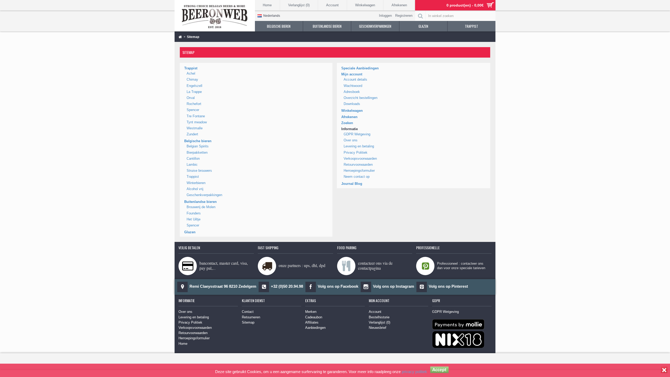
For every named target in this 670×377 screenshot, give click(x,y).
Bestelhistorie (379, 317)
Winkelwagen (352, 111)
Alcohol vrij (195, 189)
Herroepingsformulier (359, 171)
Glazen (190, 232)
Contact (248, 312)
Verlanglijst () (379, 322)
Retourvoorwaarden (358, 165)
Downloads (352, 104)
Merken (310, 312)
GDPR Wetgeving (357, 134)
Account (375, 312)
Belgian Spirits (198, 146)
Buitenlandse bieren (200, 202)
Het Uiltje (193, 219)
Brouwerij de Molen (201, 207)
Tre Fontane (196, 116)
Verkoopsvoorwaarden (360, 158)
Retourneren (251, 317)
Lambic (192, 165)
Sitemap (248, 322)
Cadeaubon (313, 317)
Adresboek (352, 92)
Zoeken (347, 123)
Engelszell (194, 86)
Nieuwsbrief (377, 328)
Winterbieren (196, 183)
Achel (191, 73)
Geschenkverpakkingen (204, 195)
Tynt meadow (197, 122)
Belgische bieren (197, 141)
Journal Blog (351, 184)
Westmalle (195, 128)
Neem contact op (357, 177)
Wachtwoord (353, 86)
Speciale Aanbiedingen (360, 68)
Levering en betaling (359, 146)
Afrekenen (349, 117)
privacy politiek (414, 371)
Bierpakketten (197, 152)
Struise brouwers (199, 171)
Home (182, 344)
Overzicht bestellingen (360, 98)
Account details (355, 79)
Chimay (192, 79)
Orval (191, 98)
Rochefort (194, 104)
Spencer (193, 110)
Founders (194, 213)
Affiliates (312, 322)
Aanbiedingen (315, 328)
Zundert (192, 134)
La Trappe (194, 92)
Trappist (190, 68)
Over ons (351, 140)
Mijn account (351, 74)
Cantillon (193, 158)
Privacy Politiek (355, 152)
